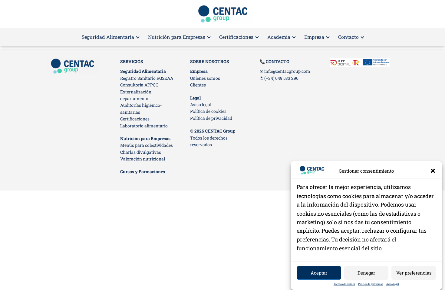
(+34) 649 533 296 (281, 78)
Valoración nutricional (142, 159)
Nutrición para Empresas (176, 37)
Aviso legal (392, 283)
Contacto (348, 37)
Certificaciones (236, 37)
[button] (433, 171)
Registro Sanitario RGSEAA (146, 78)
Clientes (198, 85)
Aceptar (319, 273)
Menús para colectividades (146, 145)
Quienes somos (205, 78)
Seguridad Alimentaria (108, 37)
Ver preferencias (413, 273)
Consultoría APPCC (139, 85)
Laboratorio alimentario (144, 126)
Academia (278, 37)
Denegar (366, 273)
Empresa (314, 37)
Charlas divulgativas (140, 152)
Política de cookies (344, 283)
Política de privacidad (370, 283)
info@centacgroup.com (287, 71)
